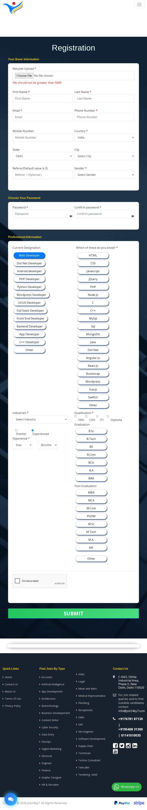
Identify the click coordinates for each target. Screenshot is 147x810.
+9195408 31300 (130, 729)
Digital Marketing (51, 749)
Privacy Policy (13, 705)
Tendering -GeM (87, 774)
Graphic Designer (51, 777)
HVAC (81, 674)
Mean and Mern (87, 688)
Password (19, 207)
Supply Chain (85, 746)
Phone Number (84, 110)
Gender (79, 168)
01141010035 (131, 735)
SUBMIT (73, 613)
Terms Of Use (13, 698)
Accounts (47, 677)
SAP (80, 724)
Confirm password (86, 207)
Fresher (21, 434)
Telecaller (83, 767)
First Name (20, 92)
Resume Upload (23, 69)
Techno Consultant (89, 760)
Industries (19, 413)
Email (16, 110)
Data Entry (48, 734)
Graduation (82, 424)
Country (79, 131)
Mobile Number (23, 131)
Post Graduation (85, 486)
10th (81, 420)
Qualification (82, 413)
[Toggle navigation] (139, 4)
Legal (81, 681)
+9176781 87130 (130, 719)
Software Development (91, 738)
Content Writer (50, 720)
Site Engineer (85, 731)
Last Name (81, 92)
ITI (102, 420)
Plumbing (83, 703)
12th (92, 420)
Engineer (47, 763)
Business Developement (56, 713)
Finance (46, 770)
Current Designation (26, 248)
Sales (81, 717)
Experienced (40, 434)
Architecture (49, 698)
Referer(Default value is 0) (30, 168)
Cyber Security (50, 727)
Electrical (47, 756)
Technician (84, 753)
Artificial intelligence (53, 684)
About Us (10, 691)
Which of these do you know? (95, 248)
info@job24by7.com (131, 711)
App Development (52, 691)
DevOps (46, 741)
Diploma (116, 420)
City (76, 150)
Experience (20, 438)
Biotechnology (50, 705)
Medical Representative (91, 695)
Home (103, 23)
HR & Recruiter (50, 784)
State (16, 150)
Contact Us (11, 684)
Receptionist (85, 710)
